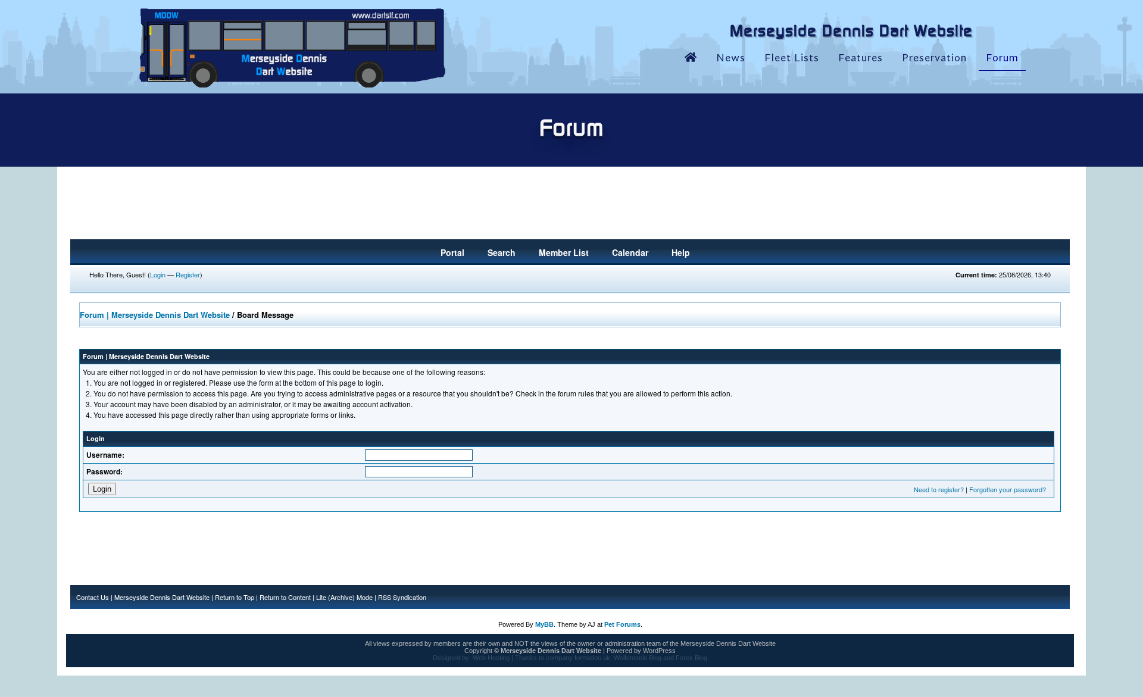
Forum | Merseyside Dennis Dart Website (155, 314)
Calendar (630, 252)
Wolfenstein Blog (637, 657)
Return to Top (234, 597)
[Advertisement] (570, 206)
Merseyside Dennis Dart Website (162, 597)
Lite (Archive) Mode (344, 597)
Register (188, 274)
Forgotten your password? (1007, 489)
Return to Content (285, 597)
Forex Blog (691, 657)
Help (681, 252)
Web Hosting (491, 657)
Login (157, 274)
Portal (452, 252)
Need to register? (939, 489)
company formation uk (578, 657)
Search (502, 252)
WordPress (659, 650)
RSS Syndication (402, 597)
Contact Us (92, 597)
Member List (564, 252)
